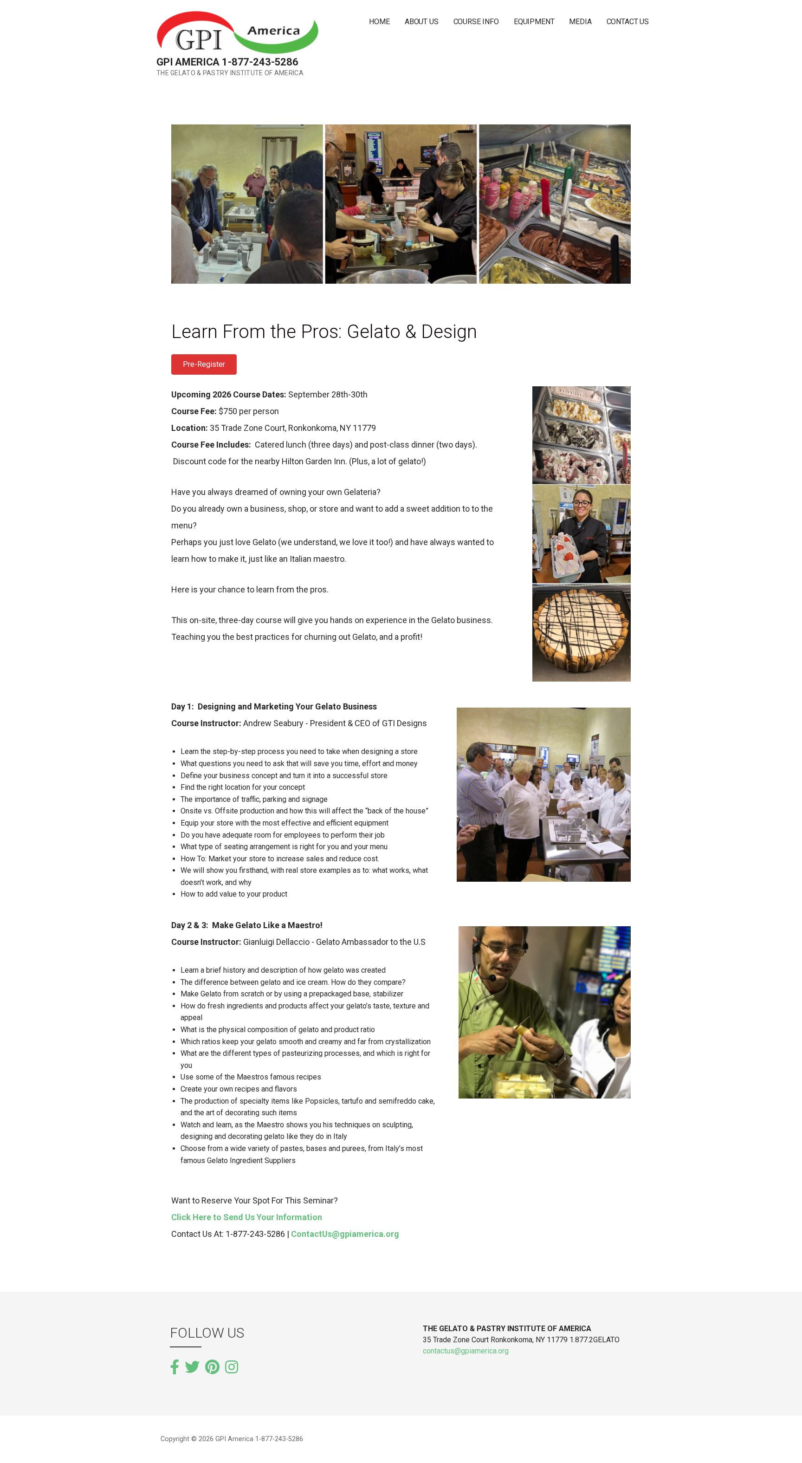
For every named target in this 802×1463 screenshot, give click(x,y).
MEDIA (580, 21)
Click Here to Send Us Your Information (246, 1217)
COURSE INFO (476, 21)
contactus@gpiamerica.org (466, 1350)
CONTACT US (628, 21)
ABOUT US (422, 21)
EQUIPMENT (534, 21)
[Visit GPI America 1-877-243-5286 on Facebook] (174, 1367)
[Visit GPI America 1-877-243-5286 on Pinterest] (212, 1367)
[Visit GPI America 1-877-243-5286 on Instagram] (231, 1366)
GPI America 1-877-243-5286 (227, 62)
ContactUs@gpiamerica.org (345, 1234)
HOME (379, 21)
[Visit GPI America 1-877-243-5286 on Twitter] (192, 1367)
